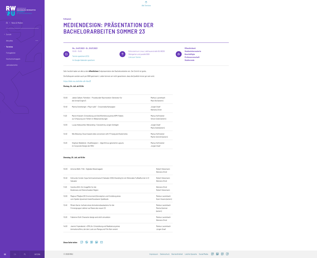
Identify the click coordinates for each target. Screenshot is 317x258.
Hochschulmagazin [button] (13, 59)
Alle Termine (146, 5)
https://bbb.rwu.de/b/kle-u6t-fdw (76, 81)
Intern (37, 254)
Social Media (203, 254)
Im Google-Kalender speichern (83, 60)
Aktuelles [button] (9, 40)
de (5, 254)
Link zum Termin (134, 57)
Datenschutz (165, 254)
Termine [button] (9, 46)
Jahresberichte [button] (11, 65)
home (7, 23)
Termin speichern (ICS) (80, 56)
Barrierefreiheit (177, 254)
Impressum (153, 254)
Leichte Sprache (191, 254)
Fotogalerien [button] (10, 53)
